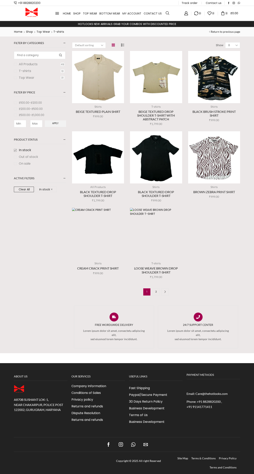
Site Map (182, 458)
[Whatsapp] (239, 3)
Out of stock (28, 157)
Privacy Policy (228, 458)
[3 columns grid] (113, 45)
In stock (25, 150)
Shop (29, 32)
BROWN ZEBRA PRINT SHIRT (214, 192)
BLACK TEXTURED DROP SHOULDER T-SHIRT (98, 194)
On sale (25, 163)
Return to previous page (225, 31)
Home (18, 32)
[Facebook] (229, 3)
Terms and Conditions (223, 467)
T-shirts (41, 71)
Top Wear (43, 32)
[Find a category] (60, 55)
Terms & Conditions (203, 458)
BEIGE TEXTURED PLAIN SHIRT (98, 111)
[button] (57, 13)
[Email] (145, 444)
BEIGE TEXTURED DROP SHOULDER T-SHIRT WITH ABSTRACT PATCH (156, 115)
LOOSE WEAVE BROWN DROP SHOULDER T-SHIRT (156, 270)
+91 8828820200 (29, 3)
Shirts (98, 106)
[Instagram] (234, 3)
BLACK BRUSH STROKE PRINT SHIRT (214, 113)
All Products (41, 64)
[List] (122, 45)
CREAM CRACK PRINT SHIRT (98, 268)
